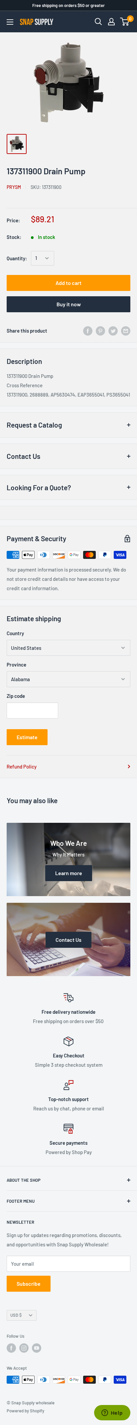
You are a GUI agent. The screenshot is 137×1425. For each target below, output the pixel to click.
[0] (125, 22)
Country (15, 633)
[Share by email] (125, 331)
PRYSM (14, 187)
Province (16, 665)
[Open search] (98, 21)
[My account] (111, 21)
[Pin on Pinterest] (100, 331)
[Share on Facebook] (87, 331)
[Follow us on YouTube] (36, 1348)
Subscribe (29, 1283)
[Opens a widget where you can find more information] (112, 1413)
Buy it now (69, 304)
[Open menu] (10, 22)
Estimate (27, 737)
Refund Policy (22, 766)
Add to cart (68, 283)
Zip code (16, 696)
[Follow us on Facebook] (11, 1348)
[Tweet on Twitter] (113, 331)
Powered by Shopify (25, 1410)
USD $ (16, 1315)
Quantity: (17, 258)
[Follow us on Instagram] (24, 1348)
